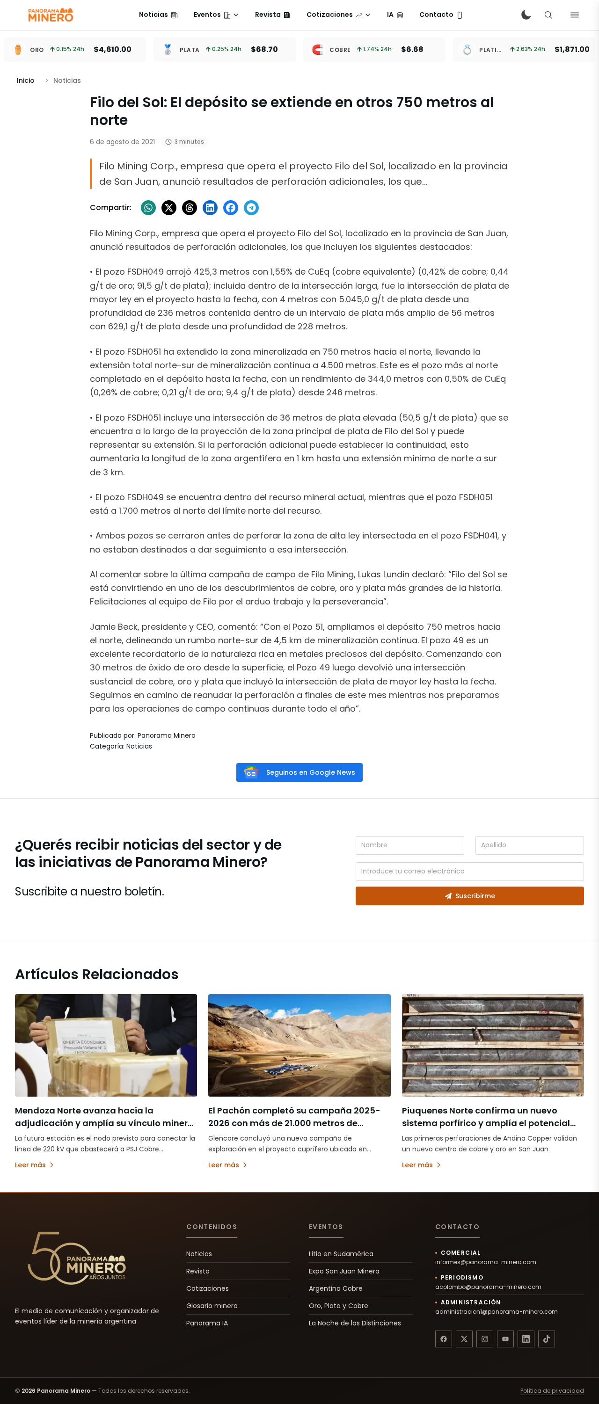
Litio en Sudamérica (341, 1254)
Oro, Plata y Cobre (338, 1305)
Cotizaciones (207, 1288)
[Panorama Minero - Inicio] (50, 15)
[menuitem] (158, 15)
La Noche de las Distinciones (355, 1323)
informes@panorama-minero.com (485, 1262)
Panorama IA (207, 1323)
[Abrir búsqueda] (548, 15)
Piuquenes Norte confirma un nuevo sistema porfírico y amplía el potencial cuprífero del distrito (486, 1123)
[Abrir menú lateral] (574, 15)
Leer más (30, 1165)
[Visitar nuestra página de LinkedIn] (526, 1339)
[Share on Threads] (189, 207)
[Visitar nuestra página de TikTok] (546, 1339)
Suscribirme (475, 896)
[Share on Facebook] (230, 207)
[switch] (526, 15)
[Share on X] (168, 207)
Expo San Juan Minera (344, 1271)
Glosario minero (212, 1305)
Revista (198, 1271)
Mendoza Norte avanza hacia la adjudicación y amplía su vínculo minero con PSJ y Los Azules (104, 1123)
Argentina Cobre (336, 1288)
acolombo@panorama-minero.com (488, 1287)
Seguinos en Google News (310, 772)
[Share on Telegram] (251, 207)
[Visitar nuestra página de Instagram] (484, 1339)
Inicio (26, 80)
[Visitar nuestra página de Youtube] (505, 1339)
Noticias (199, 1254)
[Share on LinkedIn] (210, 207)
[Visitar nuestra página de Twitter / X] (464, 1339)
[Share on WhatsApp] (148, 207)
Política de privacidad (552, 1391)
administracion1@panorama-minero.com (496, 1312)
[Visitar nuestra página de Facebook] (443, 1339)
